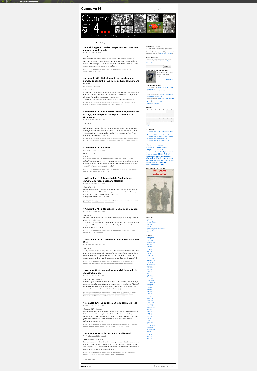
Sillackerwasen (87, 71)
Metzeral (129, 69)
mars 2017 (149, 275)
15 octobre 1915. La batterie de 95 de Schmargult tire (110, 302)
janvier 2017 (150, 278)
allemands (152, 146)
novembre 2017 (151, 260)
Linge (112, 294)
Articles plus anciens (89, 359)
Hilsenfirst (127, 103)
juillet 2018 (149, 246)
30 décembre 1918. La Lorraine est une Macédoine (159, 135)
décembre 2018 (150, 237)
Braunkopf (121, 103)
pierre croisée (156, 160)
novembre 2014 (151, 325)
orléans (151, 160)
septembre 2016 (151, 286)
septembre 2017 (151, 264)
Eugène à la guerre (126, 36)
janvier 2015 (150, 322)
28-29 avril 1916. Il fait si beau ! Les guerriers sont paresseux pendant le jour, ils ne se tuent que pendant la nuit (111, 81)
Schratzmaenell (110, 326)
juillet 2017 (149, 268)
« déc (147, 126)
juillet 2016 (149, 289)
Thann (98, 171)
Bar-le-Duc (154, 147)
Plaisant (162, 160)
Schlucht (152, 162)
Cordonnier (152, 152)
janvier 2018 (150, 257)
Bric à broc (104, 36)
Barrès (120, 292)
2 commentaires (119, 104)
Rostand (92, 296)
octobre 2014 (150, 327)
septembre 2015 (151, 307)
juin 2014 (149, 335)
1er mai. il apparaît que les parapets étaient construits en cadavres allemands (110, 48)
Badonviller (148, 147)
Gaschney (127, 261)
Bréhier (126, 138)
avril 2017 (149, 273)
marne (169, 156)
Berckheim (125, 200)
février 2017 (150, 277)
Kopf (90, 263)
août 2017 (149, 266)
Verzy (155, 164)
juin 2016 (149, 291)
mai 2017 (149, 271)
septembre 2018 (151, 242)
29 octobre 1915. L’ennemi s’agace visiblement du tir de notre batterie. (110, 271)
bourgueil (149, 149)
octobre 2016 (150, 284)
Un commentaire (97, 71)
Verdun (152, 164)
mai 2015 (149, 315)
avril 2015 (149, 316)
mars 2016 (149, 297)
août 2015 (149, 309)
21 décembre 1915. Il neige (97, 147)
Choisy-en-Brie (157, 150)
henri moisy (164, 153)
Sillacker (111, 104)
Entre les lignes (114, 36)
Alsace (156, 146)
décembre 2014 (150, 324)
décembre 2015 (150, 302)
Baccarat (166, 146)
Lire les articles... (170, 79)
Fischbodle (121, 352)
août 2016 (149, 287)
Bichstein (120, 138)
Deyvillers (166, 152)
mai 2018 (149, 250)
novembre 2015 (151, 304)
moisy (147, 160)
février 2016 (150, 298)
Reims (172, 160)
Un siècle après (88, 36)
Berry (158, 148)
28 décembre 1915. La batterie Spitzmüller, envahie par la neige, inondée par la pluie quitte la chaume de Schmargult (111, 114)
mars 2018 (149, 253)
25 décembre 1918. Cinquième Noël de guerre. (158, 140)
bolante (165, 148)
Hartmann (155, 154)
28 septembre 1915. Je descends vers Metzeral (107, 333)
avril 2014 (149, 338)
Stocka (122, 140)
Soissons (166, 162)
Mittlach (91, 232)
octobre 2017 (150, 262)
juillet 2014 (149, 333)
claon (163, 150)
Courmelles (158, 152)
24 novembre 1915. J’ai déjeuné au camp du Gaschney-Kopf (111, 241)
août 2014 (149, 331)
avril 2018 (149, 251)
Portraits (97, 36)
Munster (131, 294)
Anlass (120, 200)
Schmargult (103, 140)
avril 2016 (149, 295)
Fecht (119, 69)
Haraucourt (133, 292)
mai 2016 (149, 293)
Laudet (108, 294)
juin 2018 (149, 248)
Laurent (99, 52)
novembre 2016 (151, 282)
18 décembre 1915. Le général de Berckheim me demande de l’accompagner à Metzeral (107, 179)
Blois (161, 147)
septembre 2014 (151, 329)
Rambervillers (167, 160)
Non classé (149, 224)
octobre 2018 (150, 240)
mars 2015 (149, 318)
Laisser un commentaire (131, 140)
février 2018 (150, 255)
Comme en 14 (91, 8)
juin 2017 (149, 269)
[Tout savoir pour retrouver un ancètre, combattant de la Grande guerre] (160, 213)
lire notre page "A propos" (166, 53)
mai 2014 (149, 336)
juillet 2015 (149, 311)
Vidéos (136, 36)
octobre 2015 (150, 306)
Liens (141, 36)
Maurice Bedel (92, 104)
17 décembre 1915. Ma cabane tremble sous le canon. (110, 208)
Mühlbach (90, 140)
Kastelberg (103, 294)
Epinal (171, 152)
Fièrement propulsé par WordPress (164, 366)
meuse (171, 158)
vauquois (148, 164)
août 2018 (149, 244)
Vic (158, 164)
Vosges (162, 164)
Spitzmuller (110, 140)
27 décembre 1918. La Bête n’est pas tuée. (157, 138)
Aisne (147, 146)
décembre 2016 (150, 280)
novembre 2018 (151, 239)
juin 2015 (149, 313)
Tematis (149, 101)
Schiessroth (100, 354)
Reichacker (105, 104)
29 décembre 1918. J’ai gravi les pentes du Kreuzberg (160, 136)
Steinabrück (116, 140)
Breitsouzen (125, 292)
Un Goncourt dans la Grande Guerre (100, 69)
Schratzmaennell (106, 296)
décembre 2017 (150, 259)
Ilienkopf (124, 69)
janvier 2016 (150, 300)
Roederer (148, 162)
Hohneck (133, 103)
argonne (160, 146)
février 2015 (150, 320)
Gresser (150, 154)
